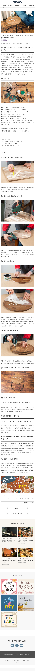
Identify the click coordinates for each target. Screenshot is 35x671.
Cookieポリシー (26, 660)
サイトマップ (27, 654)
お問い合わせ (17, 662)
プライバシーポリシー (16, 660)
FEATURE (17, 5)
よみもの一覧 (17, 508)
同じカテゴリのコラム (17, 513)
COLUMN (3, 5)
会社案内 (7, 660)
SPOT (24, 5)
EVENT (10, 5)
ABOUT (31, 5)
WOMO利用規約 (19, 654)
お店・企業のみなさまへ (9, 654)
